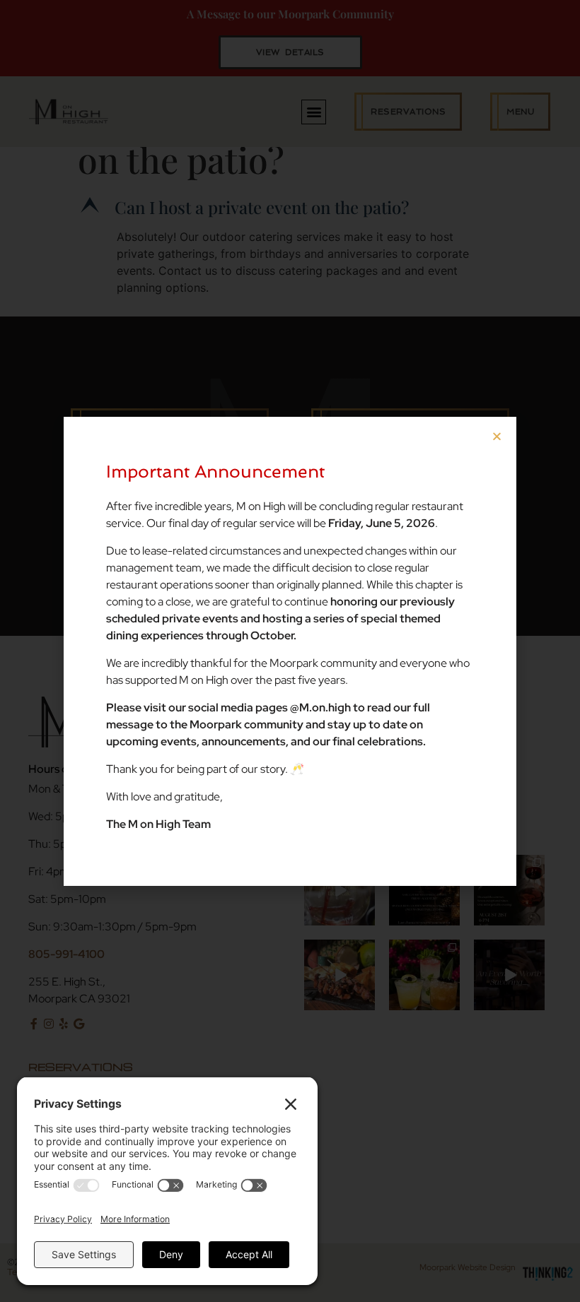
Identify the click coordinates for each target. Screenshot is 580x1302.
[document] (290, 651)
